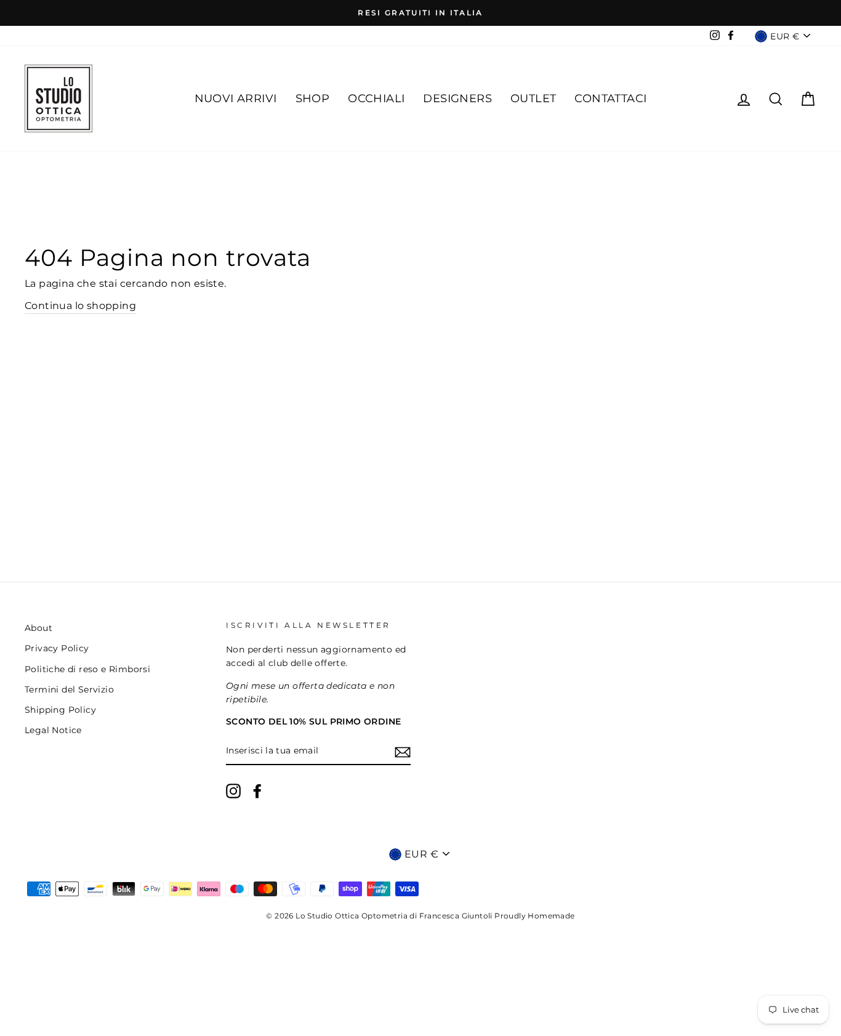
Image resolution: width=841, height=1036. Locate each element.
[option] (420, 13)
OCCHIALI (376, 98)
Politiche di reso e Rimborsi (87, 669)
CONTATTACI (610, 98)
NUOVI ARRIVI (236, 98)
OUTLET (533, 98)
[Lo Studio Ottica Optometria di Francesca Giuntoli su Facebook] (257, 791)
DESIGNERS (457, 98)
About (38, 628)
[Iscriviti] (403, 752)
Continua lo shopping (80, 305)
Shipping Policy (60, 710)
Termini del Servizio (69, 689)
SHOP (313, 98)
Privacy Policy (57, 648)
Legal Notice (53, 730)
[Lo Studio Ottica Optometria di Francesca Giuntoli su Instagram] (233, 791)
